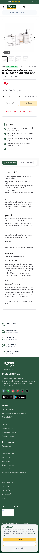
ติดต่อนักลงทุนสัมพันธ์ (8, 421)
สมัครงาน (4, 424)
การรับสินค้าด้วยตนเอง (8, 454)
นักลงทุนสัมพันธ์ (6, 417)
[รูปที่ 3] (18, 59)
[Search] (24, 7)
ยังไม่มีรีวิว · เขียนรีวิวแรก (10, 76)
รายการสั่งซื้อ (6, 490)
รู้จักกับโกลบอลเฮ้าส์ (8, 409)
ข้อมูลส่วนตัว (5, 486)
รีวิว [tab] (32, 163)
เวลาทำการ (24, 523)
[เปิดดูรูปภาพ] (19, 37)
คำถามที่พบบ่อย (6, 446)
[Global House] (11, 7)
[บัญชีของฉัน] (19, 7)
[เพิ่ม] (20, 96)
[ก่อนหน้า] (5, 37)
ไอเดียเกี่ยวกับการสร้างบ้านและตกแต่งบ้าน (14, 473)
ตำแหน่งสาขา (6, 461)
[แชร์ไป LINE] (10, 90)
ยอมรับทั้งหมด (19, 539)
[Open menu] (4, 7)
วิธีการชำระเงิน (6, 457)
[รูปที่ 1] (5, 59)
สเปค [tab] (22, 163)
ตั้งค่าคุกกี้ (19, 548)
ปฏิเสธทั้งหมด (19, 544)
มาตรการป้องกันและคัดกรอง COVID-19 (14, 413)
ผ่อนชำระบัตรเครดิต (8, 465)
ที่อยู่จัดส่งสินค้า (6, 494)
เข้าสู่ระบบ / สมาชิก (7, 483)
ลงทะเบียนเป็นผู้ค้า (7, 428)
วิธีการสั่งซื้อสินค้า (7, 450)
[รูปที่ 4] (25, 59)
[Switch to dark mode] (37, 1)
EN (32, 2)
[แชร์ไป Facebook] (6, 90)
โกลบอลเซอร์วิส (6, 469)
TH (28, 2)
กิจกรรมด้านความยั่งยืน (9, 432)
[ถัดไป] (34, 37)
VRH (3, 67)
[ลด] (9, 96)
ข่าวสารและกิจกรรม (8, 436)
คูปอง (3, 498)
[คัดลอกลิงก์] (19, 90)
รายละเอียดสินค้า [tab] (11, 163)
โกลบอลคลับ (5, 502)
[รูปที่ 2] (11, 59)
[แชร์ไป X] (14, 90)
